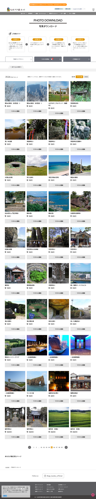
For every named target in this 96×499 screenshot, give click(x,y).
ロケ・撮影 (63, 13)
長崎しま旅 (68, 8)
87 (57, 447)
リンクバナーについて (63, 487)
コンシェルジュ (50, 487)
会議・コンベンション (41, 13)
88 (59, 447)
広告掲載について (62, 484)
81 (41, 447)
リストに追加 (15, 111)
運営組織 (49, 484)
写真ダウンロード (53, 13)
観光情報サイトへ (59, 8)
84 (49, 447)
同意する (5, 495)
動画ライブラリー (39, 491)
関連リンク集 (50, 491)
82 (44, 447)
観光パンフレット (39, 487)
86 (54, 447)
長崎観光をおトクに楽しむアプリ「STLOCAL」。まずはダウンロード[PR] (48, 4)
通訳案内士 (60, 491)
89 (62, 447)
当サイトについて (39, 484)
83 (46, 447)
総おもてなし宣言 (50, 489)
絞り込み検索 (16, 67)
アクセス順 (79, 76)
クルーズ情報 (72, 13)
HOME (7, 467)
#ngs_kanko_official (54, 476)
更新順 (86, 76)
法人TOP (23, 13)
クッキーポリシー (15, 491)
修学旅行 (30, 13)
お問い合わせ (61, 489)
